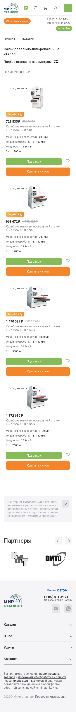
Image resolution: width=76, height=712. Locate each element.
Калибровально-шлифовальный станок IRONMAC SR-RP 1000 (33, 422)
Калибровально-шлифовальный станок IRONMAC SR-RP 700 (33, 228)
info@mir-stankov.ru (58, 22)
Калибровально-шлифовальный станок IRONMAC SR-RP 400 (33, 128)
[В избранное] (66, 162)
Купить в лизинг (38, 171)
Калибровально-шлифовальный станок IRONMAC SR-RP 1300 (33, 328)
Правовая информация (51, 696)
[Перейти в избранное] (35, 8)
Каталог (10, 624)
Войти (66, 28)
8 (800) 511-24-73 (57, 19)
